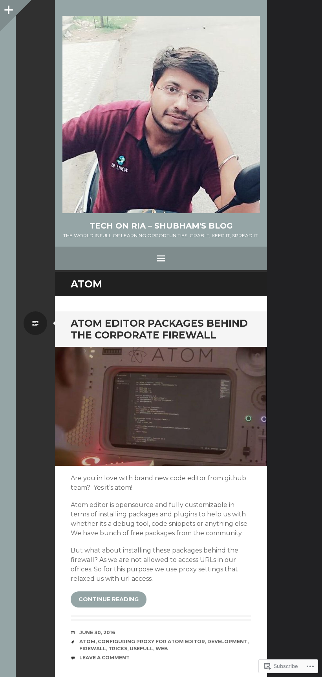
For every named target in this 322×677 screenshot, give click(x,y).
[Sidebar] (8, 8)
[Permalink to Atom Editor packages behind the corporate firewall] (161, 406)
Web (162, 648)
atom (87, 641)
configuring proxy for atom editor (151, 641)
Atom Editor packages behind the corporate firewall (159, 329)
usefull (141, 648)
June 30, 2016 (97, 632)
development (227, 641)
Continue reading (109, 599)
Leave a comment (104, 658)
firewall (92, 648)
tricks (117, 648)
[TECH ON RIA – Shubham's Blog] (161, 114)
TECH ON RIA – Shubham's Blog (161, 226)
